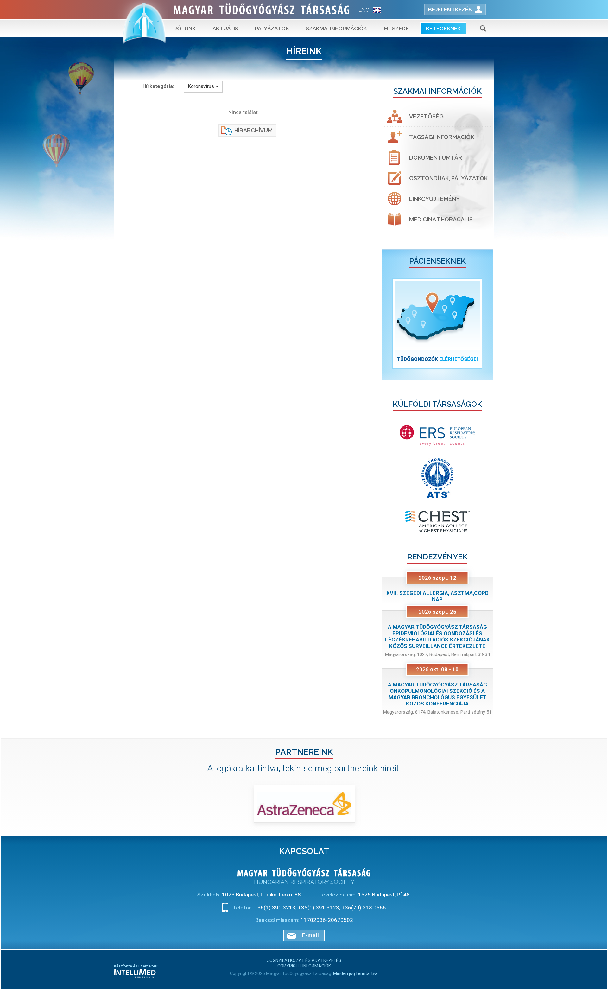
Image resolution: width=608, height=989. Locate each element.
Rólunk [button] (185, 28)
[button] (390, 323)
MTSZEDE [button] (396, 28)
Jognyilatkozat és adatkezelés (304, 960)
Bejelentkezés (450, 9)
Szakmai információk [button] (336, 28)
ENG (364, 10)
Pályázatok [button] (272, 28)
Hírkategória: (158, 86)
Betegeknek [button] (443, 28)
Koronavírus (201, 86)
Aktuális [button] (225, 28)
